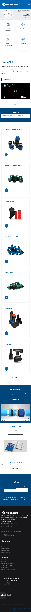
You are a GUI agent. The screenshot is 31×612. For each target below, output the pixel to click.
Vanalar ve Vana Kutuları (13, 165)
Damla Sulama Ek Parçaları (14, 237)
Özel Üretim (9, 273)
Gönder (22, 490)
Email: (2, 523)
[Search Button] (27, 116)
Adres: (2, 525)
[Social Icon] (8, 595)
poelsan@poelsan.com (9, 523)
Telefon (5, 534)
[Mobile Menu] (29, 4)
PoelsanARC (9, 308)
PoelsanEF (8, 344)
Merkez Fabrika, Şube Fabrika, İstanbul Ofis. (11, 531)
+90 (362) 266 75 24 (9, 535)
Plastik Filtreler (10, 201)
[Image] (15, 142)
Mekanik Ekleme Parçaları (13, 130)
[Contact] (2, 535)
